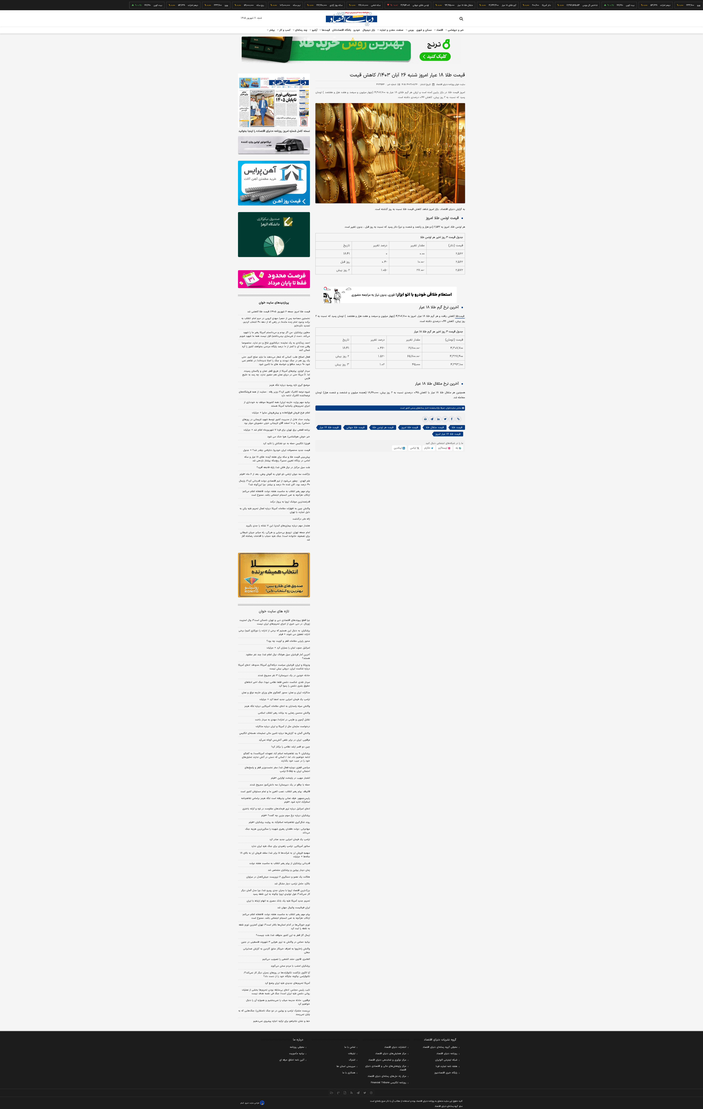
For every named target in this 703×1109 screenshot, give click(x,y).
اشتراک (352, 1060)
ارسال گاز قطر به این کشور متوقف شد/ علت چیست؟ (283, 935)
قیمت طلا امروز (409, 427)
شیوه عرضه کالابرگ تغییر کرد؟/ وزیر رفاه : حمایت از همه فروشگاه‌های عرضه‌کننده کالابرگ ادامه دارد (274, 393)
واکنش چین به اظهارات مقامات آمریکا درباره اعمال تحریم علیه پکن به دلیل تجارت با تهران (275, 510)
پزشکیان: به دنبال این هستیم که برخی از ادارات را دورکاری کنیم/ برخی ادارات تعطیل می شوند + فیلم (274, 632)
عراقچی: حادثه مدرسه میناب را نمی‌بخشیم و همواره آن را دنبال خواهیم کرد (278, 1002)
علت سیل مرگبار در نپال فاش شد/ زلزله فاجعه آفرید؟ (283, 467)
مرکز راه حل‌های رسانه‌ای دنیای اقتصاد (387, 1076)
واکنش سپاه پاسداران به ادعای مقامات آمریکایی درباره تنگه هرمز (277, 706)
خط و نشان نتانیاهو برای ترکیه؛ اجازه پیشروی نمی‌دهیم (281, 1021)
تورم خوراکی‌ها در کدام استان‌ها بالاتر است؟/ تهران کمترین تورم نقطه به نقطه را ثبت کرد (274, 926)
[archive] (331, 1092)
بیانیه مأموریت (296, 1053)
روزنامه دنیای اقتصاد (446, 1053)
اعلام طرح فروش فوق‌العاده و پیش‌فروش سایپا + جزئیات (281, 413)
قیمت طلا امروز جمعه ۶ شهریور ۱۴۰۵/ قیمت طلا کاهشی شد (278, 312)
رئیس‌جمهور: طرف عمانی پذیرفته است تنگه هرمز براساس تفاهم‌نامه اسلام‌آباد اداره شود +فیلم (275, 800)
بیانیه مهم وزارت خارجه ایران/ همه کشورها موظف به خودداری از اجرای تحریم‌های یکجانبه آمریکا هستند (277, 404)
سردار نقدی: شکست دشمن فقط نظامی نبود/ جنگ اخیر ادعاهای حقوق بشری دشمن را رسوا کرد (277, 684)
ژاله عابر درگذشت (301, 519)
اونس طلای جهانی (376, 5)
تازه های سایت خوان (274, 611)
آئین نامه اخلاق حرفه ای (291, 1060)
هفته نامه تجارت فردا (446, 1066)
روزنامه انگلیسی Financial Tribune (388, 1083)
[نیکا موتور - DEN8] (274, 145)
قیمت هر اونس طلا (382, 427)
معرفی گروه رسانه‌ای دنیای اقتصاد (440, 1047)
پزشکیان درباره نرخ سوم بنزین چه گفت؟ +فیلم (285, 815)
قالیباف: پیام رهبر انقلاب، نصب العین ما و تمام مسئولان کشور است (275, 791)
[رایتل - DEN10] (274, 279)
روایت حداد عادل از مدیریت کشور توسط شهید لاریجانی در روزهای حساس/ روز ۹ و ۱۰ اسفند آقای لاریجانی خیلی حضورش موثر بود (276, 421)
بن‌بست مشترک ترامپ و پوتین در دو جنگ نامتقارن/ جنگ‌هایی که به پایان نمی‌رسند (274, 1012)
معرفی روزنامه (297, 1047)
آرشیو (314, 30)
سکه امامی (331, 5)
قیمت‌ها (325, 30)
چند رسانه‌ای (300, 30)
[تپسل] (325, 288)
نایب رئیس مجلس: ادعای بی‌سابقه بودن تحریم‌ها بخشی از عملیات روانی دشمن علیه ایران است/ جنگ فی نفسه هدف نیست (276, 991)
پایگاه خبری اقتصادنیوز (445, 1073)
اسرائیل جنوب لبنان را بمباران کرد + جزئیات (288, 648)
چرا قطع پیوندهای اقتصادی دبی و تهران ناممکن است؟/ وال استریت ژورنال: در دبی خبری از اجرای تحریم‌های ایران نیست (274, 622)
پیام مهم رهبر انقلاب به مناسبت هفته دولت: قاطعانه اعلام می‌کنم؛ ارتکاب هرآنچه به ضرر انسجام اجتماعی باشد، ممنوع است (276, 493)
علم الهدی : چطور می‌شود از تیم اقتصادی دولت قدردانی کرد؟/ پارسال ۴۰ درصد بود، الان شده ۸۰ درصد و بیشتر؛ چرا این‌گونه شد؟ (274, 482)
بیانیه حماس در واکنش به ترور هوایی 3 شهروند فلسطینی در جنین (275, 942)
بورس (410, 30)
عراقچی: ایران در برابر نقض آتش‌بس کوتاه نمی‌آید (284, 740)
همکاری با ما (348, 1073)
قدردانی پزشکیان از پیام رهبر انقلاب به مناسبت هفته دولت (279, 863)
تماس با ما (349, 1047)
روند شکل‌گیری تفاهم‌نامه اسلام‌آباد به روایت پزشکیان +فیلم (279, 822)
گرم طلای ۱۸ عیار (464, 5)
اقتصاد (439, 30)
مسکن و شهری (424, 30)
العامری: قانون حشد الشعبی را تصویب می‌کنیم (286, 959)
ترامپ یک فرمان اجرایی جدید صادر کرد (289, 839)
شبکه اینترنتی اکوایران (446, 1060)
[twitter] (445, 419)
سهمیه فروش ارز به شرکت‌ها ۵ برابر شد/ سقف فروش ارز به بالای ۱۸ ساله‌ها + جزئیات (275, 855)
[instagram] (371, 1092)
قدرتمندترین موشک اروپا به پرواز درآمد (290, 502)
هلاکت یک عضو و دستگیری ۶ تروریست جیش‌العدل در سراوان (278, 877)
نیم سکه (252, 5)
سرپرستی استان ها (345, 1066)
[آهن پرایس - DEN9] (274, 183)
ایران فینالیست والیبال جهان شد (293, 908)
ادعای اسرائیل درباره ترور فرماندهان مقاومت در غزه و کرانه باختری (276, 809)
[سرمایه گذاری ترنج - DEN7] (351, 50)
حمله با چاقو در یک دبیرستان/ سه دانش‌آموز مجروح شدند (280, 785)
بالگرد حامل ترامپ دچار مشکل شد (292, 884)
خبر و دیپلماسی (455, 30)
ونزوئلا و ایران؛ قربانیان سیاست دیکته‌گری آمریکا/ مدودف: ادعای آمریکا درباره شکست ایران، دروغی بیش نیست (274, 667)
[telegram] (432, 419)
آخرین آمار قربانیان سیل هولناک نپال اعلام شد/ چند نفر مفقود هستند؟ (278, 656)
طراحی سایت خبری (252, 1103)
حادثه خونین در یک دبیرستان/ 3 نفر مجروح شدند (284, 675)
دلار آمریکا (501, 5)
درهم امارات (620, 5)
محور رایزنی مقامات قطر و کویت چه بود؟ (288, 641)
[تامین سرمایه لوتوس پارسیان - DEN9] (274, 234)
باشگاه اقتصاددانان (341, 30)
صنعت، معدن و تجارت (391, 30)
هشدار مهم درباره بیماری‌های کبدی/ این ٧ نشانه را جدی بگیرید (278, 526)
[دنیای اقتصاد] (351, 19)
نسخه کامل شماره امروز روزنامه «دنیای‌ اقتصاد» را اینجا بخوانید (274, 131)
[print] (425, 419)
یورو (654, 5)
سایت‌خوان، (450, 408)
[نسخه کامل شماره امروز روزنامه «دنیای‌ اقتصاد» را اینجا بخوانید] (274, 100)
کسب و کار (284, 30)
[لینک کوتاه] (458, 419)
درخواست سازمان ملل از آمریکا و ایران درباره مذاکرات (283, 726)
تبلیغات (351, 1053)
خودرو (357, 30)
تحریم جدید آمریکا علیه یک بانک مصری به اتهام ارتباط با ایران (278, 901)
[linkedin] (438, 419)
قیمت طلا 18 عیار (329, 427)
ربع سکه (687, 5)
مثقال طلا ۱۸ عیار (420, 5)
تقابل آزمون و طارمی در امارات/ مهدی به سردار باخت (282, 720)
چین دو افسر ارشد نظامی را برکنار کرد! (290, 747)
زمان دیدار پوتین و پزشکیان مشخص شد (289, 870)
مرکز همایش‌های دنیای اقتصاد (390, 1053)
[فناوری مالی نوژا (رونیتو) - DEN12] (274, 575)
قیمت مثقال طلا (435, 427)
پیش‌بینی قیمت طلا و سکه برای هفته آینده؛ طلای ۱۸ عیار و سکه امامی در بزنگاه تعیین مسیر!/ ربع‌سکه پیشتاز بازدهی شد (277, 459)
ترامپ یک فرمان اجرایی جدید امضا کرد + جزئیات (284, 699)
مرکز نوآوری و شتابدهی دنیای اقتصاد (387, 1060)
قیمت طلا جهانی (355, 427)
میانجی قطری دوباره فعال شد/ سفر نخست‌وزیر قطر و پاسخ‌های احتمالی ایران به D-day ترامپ (277, 769)
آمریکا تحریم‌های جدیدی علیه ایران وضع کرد (287, 983)
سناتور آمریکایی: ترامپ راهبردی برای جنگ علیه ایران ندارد (280, 846)
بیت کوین (585, 5)
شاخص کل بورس (545, 5)
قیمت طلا (460, 316)
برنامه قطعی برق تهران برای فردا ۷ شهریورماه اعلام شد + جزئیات (276, 430)
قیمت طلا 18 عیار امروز (447, 434)
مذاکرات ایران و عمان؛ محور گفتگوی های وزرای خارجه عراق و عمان (276, 693)
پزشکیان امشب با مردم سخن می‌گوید (290, 966)
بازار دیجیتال (368, 30)
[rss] (351, 1092)
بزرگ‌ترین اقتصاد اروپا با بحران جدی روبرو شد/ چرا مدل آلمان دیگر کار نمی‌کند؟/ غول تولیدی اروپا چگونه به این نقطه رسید (275, 892)
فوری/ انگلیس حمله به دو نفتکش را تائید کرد (286, 443)
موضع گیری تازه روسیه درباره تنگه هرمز (289, 385)
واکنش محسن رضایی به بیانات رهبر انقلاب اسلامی (284, 713)
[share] (345, 1092)
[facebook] (452, 419)
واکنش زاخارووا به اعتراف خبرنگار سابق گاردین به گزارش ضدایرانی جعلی (276, 950)
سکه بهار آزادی (291, 5)
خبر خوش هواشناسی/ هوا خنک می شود (288, 437)
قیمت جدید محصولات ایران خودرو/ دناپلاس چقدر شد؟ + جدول (276, 450)
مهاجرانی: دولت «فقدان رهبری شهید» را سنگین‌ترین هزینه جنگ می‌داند (277, 831)
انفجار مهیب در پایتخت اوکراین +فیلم (290, 778)
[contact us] (338, 1092)
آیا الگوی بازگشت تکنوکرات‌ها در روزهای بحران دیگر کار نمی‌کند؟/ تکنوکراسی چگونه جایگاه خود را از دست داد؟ (277, 974)
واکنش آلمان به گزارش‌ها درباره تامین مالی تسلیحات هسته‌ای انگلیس (274, 733)
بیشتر (271, 30)
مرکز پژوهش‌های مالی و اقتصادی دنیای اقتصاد (385, 1068)
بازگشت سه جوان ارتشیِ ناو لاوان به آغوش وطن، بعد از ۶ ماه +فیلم (275, 474)
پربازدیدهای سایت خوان (274, 303)
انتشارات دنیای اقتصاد (395, 1047)
